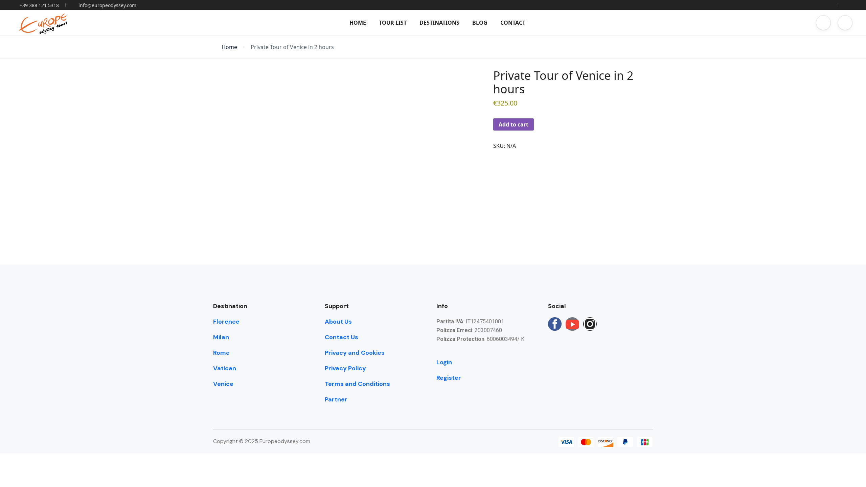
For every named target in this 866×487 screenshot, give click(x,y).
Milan (221, 337)
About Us (338, 322)
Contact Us (341, 337)
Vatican (224, 368)
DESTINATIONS (439, 22)
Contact (512, 22)
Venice (223, 384)
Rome (221, 353)
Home (357, 22)
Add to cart (513, 124)
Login (444, 362)
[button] (823, 22)
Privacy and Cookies (355, 353)
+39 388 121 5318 (39, 5)
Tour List (393, 22)
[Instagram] (590, 324)
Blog (479, 22)
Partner (336, 399)
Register (448, 378)
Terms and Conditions (357, 384)
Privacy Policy (345, 368)
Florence (226, 322)
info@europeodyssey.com (107, 5)
